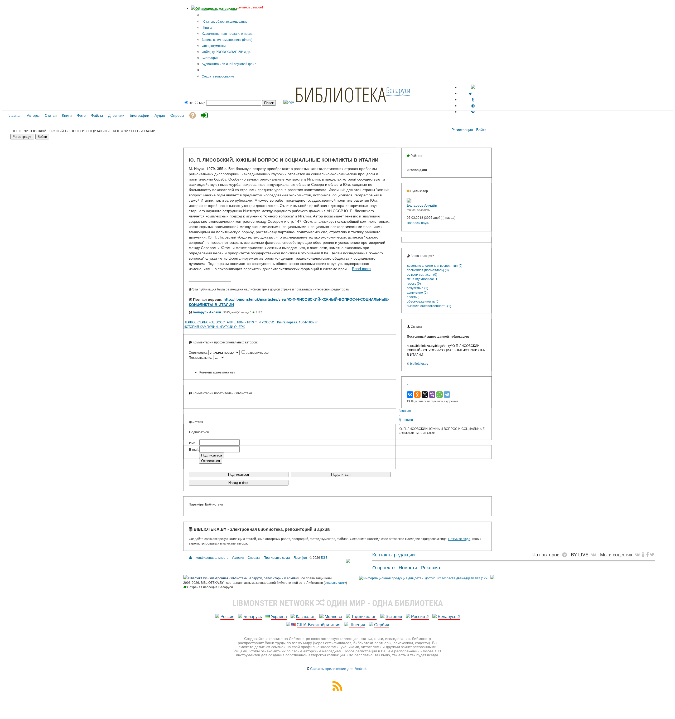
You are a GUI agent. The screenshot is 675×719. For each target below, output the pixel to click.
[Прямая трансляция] (595, 554)
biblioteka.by (419, 363)
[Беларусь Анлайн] (409, 201)
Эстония (393, 616)
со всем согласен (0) (422, 274)
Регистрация (462, 129)
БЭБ (324, 557)
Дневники (406, 419)
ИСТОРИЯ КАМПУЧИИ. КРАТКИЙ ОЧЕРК (214, 326)
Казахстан (306, 616)
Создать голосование (218, 76)
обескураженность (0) (423, 301)
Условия (238, 557)
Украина (279, 616)
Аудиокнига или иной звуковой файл (229, 63)
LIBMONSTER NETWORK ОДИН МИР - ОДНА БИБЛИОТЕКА (337, 603)
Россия (227, 616)
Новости (408, 567)
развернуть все (257, 352)
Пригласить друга (277, 557)
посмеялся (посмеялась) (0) (428, 270)
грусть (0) (414, 283)
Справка (254, 557)
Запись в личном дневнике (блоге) (227, 39)
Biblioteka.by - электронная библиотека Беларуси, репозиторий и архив (242, 578)
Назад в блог (238, 483)
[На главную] (348, 560)
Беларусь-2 (449, 616)
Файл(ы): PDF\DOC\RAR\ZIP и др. (226, 51)
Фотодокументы (214, 45)
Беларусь (252, 616)
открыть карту (335, 582)
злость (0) (414, 296)
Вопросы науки (418, 222)
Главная (405, 410)
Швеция (357, 624)
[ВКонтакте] (410, 394)
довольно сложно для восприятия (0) (434, 265)
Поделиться (340, 475)
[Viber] (432, 394)
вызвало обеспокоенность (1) (429, 305)
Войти (481, 129)
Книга (207, 27)
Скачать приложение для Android (339, 668)
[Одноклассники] (417, 394)
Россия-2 (420, 616)
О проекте (383, 567)
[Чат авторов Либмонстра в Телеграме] (473, 105)
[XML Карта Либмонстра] (337, 689)
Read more (361, 268)
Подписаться (238, 475)
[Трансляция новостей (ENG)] (470, 93)
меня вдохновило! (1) (422, 278)
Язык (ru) (300, 557)
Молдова (333, 616)
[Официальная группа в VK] (473, 111)
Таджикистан (364, 616)
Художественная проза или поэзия (228, 33)
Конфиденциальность (211, 557)
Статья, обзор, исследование (225, 21)
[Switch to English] (473, 87)
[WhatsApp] (439, 394)
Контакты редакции (393, 554)
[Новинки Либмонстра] (643, 554)
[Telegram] (447, 394)
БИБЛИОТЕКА (340, 94)
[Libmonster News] (652, 554)
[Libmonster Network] (424, 578)
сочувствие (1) (417, 287)
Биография (210, 57)
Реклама (430, 567)
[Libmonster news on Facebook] (647, 554)
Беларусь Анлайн (207, 312)
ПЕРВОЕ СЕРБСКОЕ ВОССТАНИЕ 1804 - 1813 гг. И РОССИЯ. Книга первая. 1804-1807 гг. (251, 322)
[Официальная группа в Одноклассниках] (473, 99)
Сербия (381, 624)
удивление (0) (417, 292)
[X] (425, 394)
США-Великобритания (318, 624)
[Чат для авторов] (566, 554)
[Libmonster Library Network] (492, 578)
